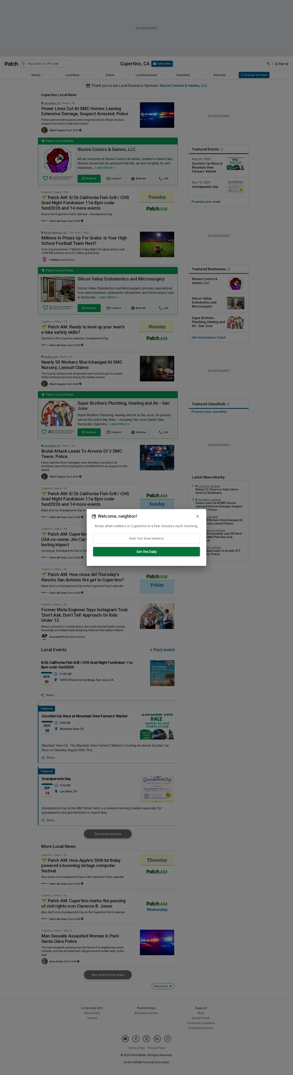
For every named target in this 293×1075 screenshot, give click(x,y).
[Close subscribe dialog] (198, 516)
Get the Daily (146, 552)
